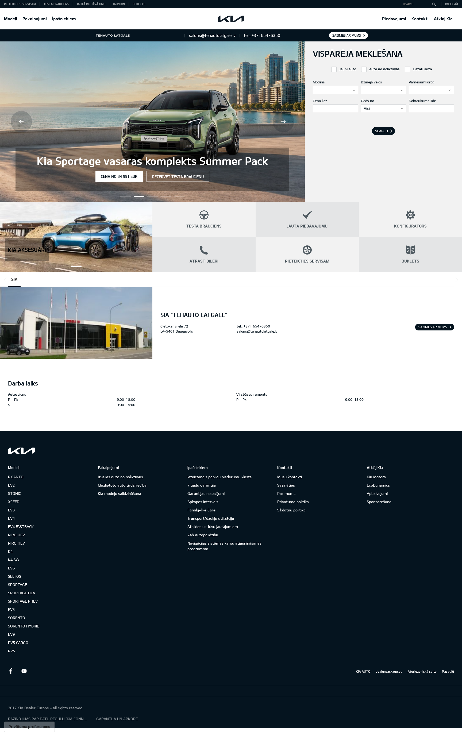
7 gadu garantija (201, 485)
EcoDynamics (378, 485)
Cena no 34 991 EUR (119, 176)
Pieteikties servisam (20, 4)
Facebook (10, 671)
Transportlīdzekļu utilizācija (210, 518)
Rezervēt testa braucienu (178, 176)
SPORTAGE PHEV (23, 601)
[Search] (433, 4)
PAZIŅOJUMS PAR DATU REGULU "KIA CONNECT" (48, 718)
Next (283, 121)
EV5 (11, 609)
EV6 (11, 568)
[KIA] (231, 18)
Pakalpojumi (34, 18)
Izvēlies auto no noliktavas (120, 477)
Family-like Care (201, 510)
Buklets (139, 4)
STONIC (14, 493)
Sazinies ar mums (346, 35)
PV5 (11, 651)
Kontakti (420, 18)
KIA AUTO (363, 671)
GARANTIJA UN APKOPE (117, 718)
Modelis (319, 82)
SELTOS (14, 576)
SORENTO (16, 617)
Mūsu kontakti (289, 477)
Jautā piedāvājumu (91, 4)
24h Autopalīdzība (202, 535)
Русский (451, 4)
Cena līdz (320, 101)
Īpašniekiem (64, 18)
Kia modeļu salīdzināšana (119, 493)
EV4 (11, 518)
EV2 (11, 485)
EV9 (11, 634)
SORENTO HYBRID (23, 626)
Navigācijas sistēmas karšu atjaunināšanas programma (224, 546)
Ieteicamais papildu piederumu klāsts (219, 477)
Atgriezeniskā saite (422, 671)
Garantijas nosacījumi (206, 493)
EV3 (11, 510)
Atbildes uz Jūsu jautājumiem (212, 526)
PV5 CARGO (18, 642)
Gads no (367, 101)
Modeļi (10, 18)
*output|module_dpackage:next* (455, 280)
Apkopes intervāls (202, 501)
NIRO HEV (16, 535)
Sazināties (286, 485)
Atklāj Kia (443, 18)
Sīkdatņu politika (291, 510)
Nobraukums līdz (422, 101)
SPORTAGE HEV (21, 593)
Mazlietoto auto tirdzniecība (122, 485)
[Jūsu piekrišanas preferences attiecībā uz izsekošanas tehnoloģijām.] (29, 727)
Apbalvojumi (377, 493)
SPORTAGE (17, 584)
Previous (21, 121)
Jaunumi (119, 4)
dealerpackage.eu (389, 671)
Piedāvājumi (394, 18)
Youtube (24, 671)
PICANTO (16, 477)
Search (381, 131)
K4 (10, 551)
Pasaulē (448, 671)
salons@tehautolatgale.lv (257, 331)
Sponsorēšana (379, 501)
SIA (14, 279)
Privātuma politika (293, 501)
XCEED (13, 501)
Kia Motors (376, 477)
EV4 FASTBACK (21, 526)
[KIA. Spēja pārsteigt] (21, 450)
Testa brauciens (56, 4)
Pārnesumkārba (421, 82)
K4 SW (13, 559)
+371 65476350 (257, 326)
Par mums (286, 493)
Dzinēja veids (371, 82)
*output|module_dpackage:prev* (6, 280)
